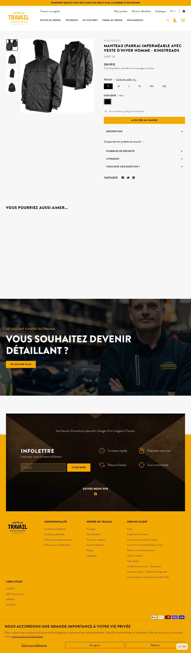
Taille (118, 79)
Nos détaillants (94, 534)
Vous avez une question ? (123, 166)
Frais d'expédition (112, 68)
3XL (164, 86)
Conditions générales (54, 534)
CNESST (10, 588)
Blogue (90, 550)
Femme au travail (112, 20)
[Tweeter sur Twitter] (128, 177)
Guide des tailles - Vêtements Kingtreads (147, 571)
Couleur (114, 95)
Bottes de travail (50, 20)
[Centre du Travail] (18, 18)
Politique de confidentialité (57, 545)
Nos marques (135, 20)
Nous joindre (120, 11)
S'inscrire (79, 467)
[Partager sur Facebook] (122, 177)
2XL (152, 86)
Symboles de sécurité (120, 151)
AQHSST (11, 605)
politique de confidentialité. (27, 636)
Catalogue (160, 11)
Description (114, 131)
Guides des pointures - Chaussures (144, 566)
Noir (107, 102)
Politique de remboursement (58, 539)
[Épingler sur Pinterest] (133, 177)
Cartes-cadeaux (135, 555)
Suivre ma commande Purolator (142, 539)
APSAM (10, 599)
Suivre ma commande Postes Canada (145, 545)
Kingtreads (112, 41)
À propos (91, 529)
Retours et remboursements (141, 550)
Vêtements (72, 20)
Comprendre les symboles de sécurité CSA (148, 577)
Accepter (94, 645)
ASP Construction (15, 594)
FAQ (129, 529)
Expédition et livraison (137, 534)
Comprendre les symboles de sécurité (122, 142)
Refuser (155, 645)
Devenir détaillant (141, 11)
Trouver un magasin (50, 11)
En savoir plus (21, 364)
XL (139, 86)
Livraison (112, 158)
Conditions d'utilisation (55, 529)
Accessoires (90, 20)
